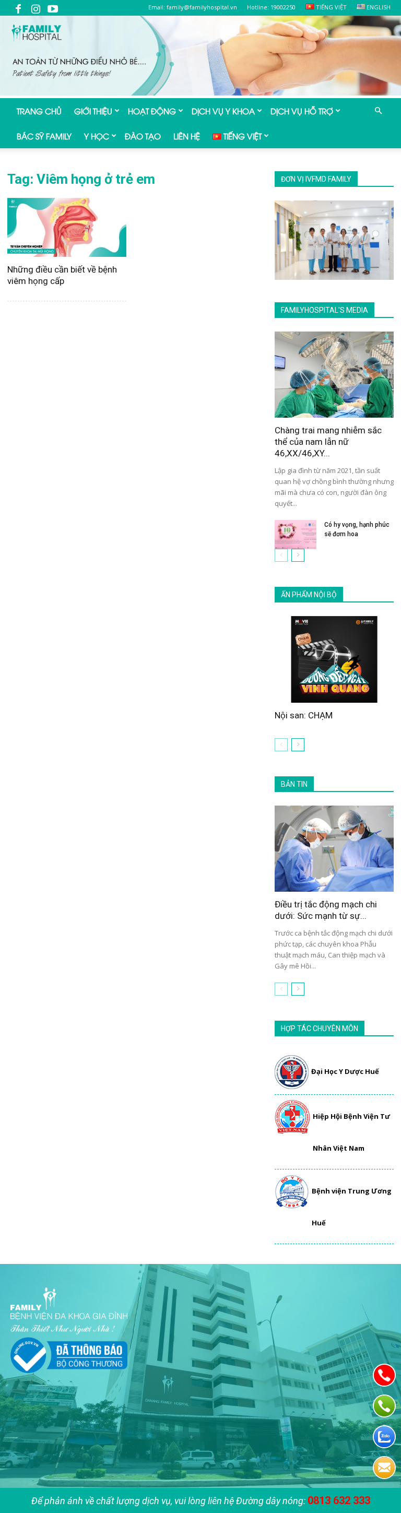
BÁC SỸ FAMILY (44, 136)
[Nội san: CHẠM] (334, 659)
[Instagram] (35, 8)
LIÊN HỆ (186, 136)
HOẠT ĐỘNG (152, 110)
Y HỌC (96, 136)
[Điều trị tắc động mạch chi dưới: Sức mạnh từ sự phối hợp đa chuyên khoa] (334, 849)
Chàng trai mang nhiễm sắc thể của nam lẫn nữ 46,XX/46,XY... (328, 441)
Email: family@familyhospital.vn (192, 7)
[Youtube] (53, 8)
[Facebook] (18, 8)
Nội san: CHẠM (304, 715)
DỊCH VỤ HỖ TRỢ (301, 110)
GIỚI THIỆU (93, 110)
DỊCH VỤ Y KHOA (223, 110)
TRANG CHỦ (39, 110)
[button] (378, 110)
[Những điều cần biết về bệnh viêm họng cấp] (66, 227)
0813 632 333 (339, 1500)
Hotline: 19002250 (271, 7)
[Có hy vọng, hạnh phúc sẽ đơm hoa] (295, 534)
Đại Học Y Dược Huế (345, 1071)
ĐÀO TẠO (143, 136)
